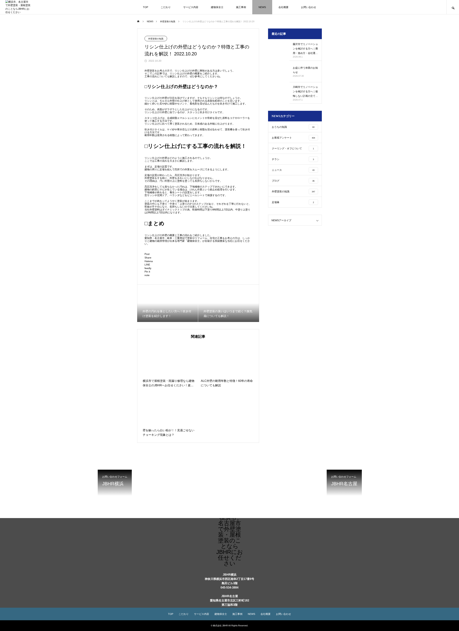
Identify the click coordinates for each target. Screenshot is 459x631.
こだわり (166, 7)
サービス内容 (190, 7)
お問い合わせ (308, 7)
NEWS (262, 7)
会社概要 (283, 7)
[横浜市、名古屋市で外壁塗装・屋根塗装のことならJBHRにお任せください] (17, 7)
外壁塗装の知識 (155, 38)
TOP (145, 7)
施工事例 (241, 7)
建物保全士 (217, 7)
